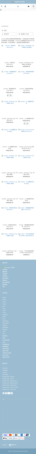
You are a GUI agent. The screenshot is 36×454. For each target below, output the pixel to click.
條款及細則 (5, 278)
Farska (4, 302)
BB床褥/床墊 (6, 344)
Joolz (4, 306)
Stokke (4, 297)
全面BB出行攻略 (7, 353)
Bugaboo (5, 329)
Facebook (5, 368)
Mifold (4, 317)
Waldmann (5, 321)
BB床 (4, 342)
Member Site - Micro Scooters (10, 387)
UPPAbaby (5, 327)
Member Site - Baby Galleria (10, 383)
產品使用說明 (6, 282)
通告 (4, 286)
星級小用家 (5, 351)
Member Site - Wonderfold (10, 385)
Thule (4, 331)
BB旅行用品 (6, 348)
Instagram (5, 370)
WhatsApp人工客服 (9, 267)
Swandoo (5, 314)
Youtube (5, 372)
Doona (4, 300)
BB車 (4, 338)
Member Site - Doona (8, 379)
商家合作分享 (6, 357)
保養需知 (5, 276)
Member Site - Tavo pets (9, 389)
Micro (4, 319)
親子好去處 (5, 355)
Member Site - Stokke (8, 376)
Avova (4, 312)
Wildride (5, 325)
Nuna (4, 308)
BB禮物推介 (6, 346)
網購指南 (5, 272)
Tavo (4, 334)
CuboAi (4, 304)
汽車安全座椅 (6, 340)
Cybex (4, 310)
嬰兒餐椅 (5, 336)
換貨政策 (5, 280)
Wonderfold (6, 323)
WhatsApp (5, 374)
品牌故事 (5, 269)
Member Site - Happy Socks (10, 381)
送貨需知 (5, 274)
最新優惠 (5, 284)
